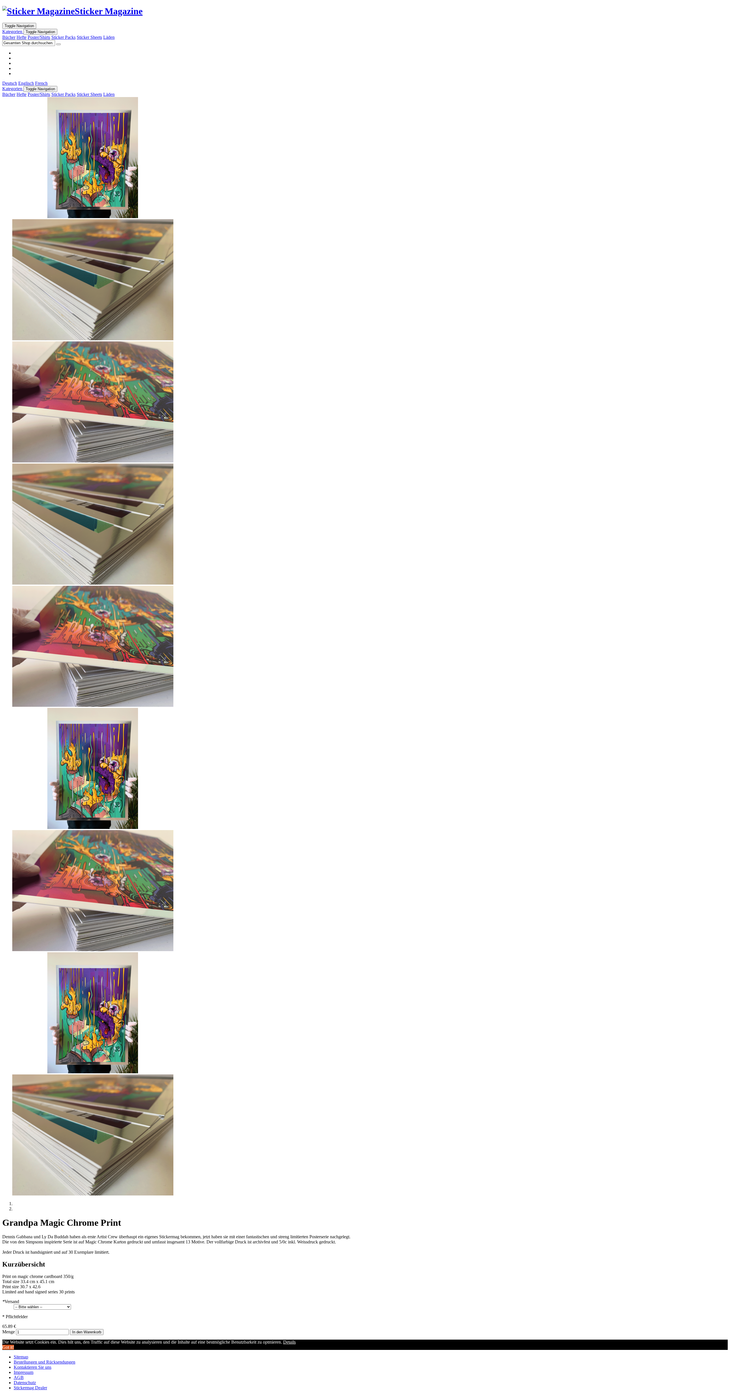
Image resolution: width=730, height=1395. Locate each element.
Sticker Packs (63, 37)
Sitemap (21, 1356)
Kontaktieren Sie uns (32, 1367)
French (41, 83)
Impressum (23, 1372)
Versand (10, 1301)
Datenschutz (25, 1382)
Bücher (8, 37)
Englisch (26, 83)
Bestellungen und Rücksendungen (44, 1362)
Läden (109, 37)
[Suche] (58, 44)
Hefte (22, 37)
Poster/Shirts (39, 37)
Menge (8, 1331)
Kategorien (12, 31)
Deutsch (9, 83)
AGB (19, 1377)
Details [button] (289, 1342)
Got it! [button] (8, 1347)
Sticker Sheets (89, 37)
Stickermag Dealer (30, 1387)
